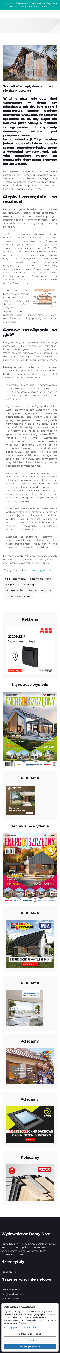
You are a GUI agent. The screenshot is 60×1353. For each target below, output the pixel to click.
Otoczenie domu (11, 1298)
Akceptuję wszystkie (30, 1346)
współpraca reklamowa (18, 596)
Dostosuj (30, 1340)
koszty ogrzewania (41, 578)
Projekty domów (11, 1289)
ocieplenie (11, 584)
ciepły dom (19, 578)
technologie (29, 584)
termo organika (14, 590)
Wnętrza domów (11, 1294)
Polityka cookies (31, 1327)
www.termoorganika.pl (37, 570)
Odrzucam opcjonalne (30, 1334)
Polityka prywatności (13, 1327)
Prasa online (8, 1272)
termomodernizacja (39, 590)
